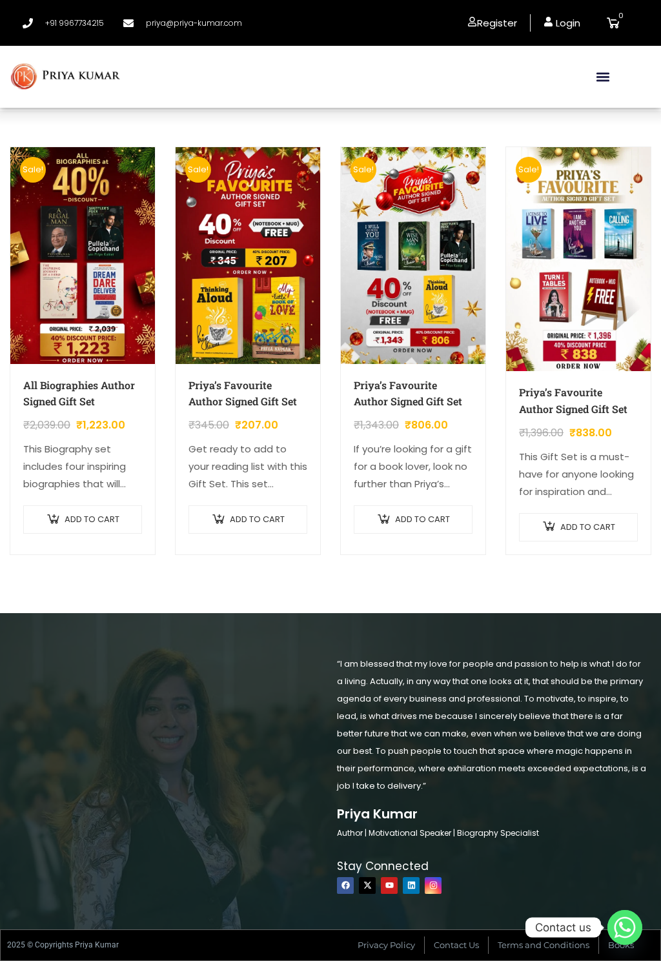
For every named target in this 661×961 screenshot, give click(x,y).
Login (566, 23)
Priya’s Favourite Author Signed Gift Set (242, 393)
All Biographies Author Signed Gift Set (79, 393)
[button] (603, 76)
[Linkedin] (411, 885)
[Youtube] (389, 885)
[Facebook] (345, 885)
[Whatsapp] (624, 927)
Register (497, 23)
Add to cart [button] (92, 519)
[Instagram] (433, 885)
